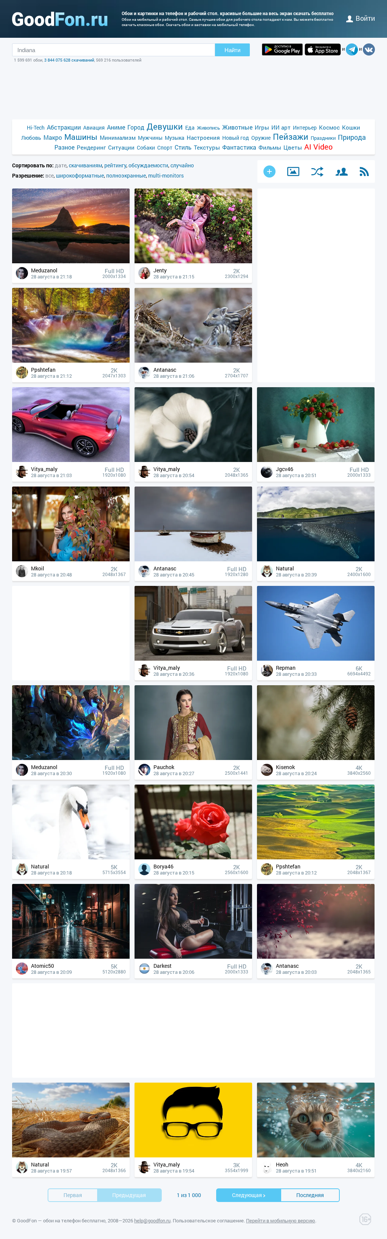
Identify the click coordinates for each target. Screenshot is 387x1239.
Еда (190, 127)
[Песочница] (293, 171)
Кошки (351, 127)
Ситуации (121, 147)
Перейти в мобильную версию (280, 1220)
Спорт (164, 147)
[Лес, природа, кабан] (193, 360)
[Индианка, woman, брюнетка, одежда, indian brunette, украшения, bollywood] (193, 758)
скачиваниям (85, 165)
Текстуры (207, 147)
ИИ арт (281, 127)
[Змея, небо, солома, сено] (71, 1155)
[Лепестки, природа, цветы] (193, 459)
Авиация (94, 127)
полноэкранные (126, 175)
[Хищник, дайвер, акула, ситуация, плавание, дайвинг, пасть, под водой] (316, 559)
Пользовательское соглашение (208, 1220)
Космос (329, 127)
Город (135, 127)
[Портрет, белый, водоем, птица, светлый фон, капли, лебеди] (71, 857)
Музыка (174, 137)
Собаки (146, 147)
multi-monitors (166, 175)
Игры (262, 127)
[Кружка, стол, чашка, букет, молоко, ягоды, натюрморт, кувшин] (316, 459)
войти (365, 18)
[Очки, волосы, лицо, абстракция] (193, 1155)
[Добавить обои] (269, 171)
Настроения (203, 137)
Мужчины (150, 137)
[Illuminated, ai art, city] (71, 956)
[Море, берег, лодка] (193, 559)
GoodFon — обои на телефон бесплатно (61, 1220)
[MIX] (317, 172)
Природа (352, 137)
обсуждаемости (148, 165)
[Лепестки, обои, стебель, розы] (193, 857)
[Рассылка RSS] (364, 171)
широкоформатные (80, 175)
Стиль (183, 147)
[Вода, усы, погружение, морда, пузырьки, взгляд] (316, 1155)
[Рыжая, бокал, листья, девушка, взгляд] (71, 559)
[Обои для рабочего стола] (59, 19)
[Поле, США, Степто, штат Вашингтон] (316, 857)
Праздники (323, 137)
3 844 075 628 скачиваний (69, 60)
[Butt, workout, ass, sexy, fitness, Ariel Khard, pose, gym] (193, 956)
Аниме (116, 127)
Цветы (292, 147)
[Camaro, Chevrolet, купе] (193, 658)
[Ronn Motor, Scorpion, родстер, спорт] (71, 459)
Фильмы (270, 147)
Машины (81, 137)
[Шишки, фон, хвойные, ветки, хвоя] (316, 758)
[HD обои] (282, 49)
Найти (232, 50)
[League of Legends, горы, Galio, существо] (71, 758)
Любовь (31, 137)
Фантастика (239, 147)
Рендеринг (91, 147)
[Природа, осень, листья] (316, 956)
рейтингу (115, 165)
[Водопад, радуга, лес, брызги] (71, 360)
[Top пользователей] (342, 172)
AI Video (318, 146)
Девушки (165, 126)
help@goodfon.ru (152, 1220)
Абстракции (64, 127)
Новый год (235, 137)
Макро (52, 137)
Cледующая (247, 1195)
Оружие (261, 137)
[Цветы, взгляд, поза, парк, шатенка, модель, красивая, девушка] (193, 261)
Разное (64, 147)
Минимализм (118, 137)
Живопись (208, 127)
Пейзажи (290, 136)
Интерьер (305, 127)
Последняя (310, 1195)
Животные (237, 127)
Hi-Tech (36, 127)
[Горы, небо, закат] (71, 261)
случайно (182, 165)
